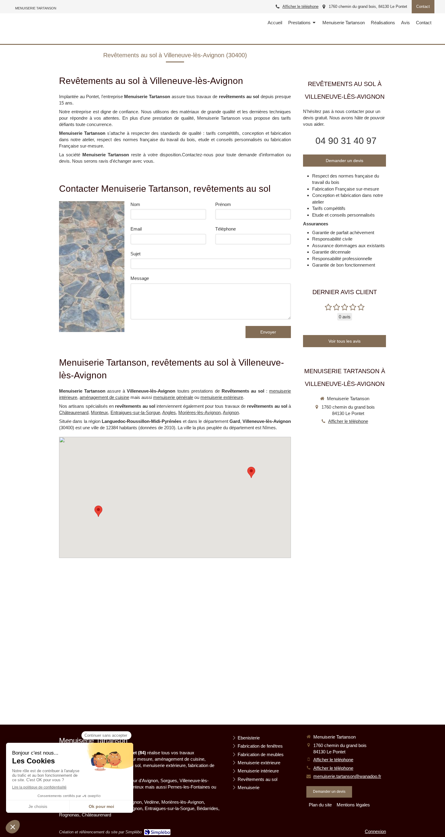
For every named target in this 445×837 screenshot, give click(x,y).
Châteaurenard (73, 412)
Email (136, 228)
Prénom (223, 204)
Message (139, 278)
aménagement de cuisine (104, 397)
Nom (135, 204)
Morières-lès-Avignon (199, 412)
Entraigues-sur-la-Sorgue (135, 412)
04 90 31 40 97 (346, 141)
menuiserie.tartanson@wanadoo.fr (347, 776)
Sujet (135, 253)
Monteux (99, 412)
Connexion (375, 831)
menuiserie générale (173, 397)
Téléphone (225, 228)
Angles (169, 412)
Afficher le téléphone (300, 6)
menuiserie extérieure (221, 397)
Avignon (231, 412)
